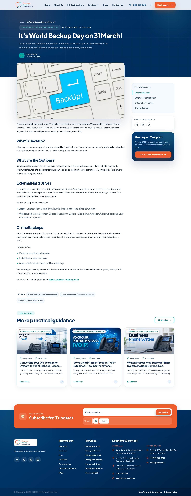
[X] (24, 459)
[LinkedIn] (31, 459)
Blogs (105, 5)
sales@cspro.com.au (125, 478)
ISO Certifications (75, 5)
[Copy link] (148, 124)
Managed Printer (93, 464)
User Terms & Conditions (150, 492)
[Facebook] (17, 459)
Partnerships (65, 464)
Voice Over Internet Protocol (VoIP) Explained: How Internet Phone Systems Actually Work (94, 364)
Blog (61, 455)
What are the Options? (145, 98)
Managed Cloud (92, 446)
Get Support (163, 5)
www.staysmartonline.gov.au (64, 279)
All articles (163, 320)
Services (92, 5)
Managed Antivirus (94, 468)
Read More (25, 382)
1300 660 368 (139, 5)
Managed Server (92, 451)
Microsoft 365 (91, 473)
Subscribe (163, 412)
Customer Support (67, 468)
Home (47, 5)
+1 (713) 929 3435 (157, 458)
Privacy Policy (170, 492)
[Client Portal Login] (151, 5)
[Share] (136, 124)
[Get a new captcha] (95, 421)
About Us (58, 5)
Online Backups (142, 108)
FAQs (61, 473)
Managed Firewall (93, 455)
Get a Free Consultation (151, 154)
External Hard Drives (144, 103)
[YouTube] (38, 459)
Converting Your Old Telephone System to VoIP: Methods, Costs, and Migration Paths (40, 364)
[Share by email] (142, 124)
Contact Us (117, 5)
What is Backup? (142, 93)
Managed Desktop (93, 459)
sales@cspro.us (157, 462)
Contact (63, 459)
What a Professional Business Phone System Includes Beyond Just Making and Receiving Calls (148, 364)
